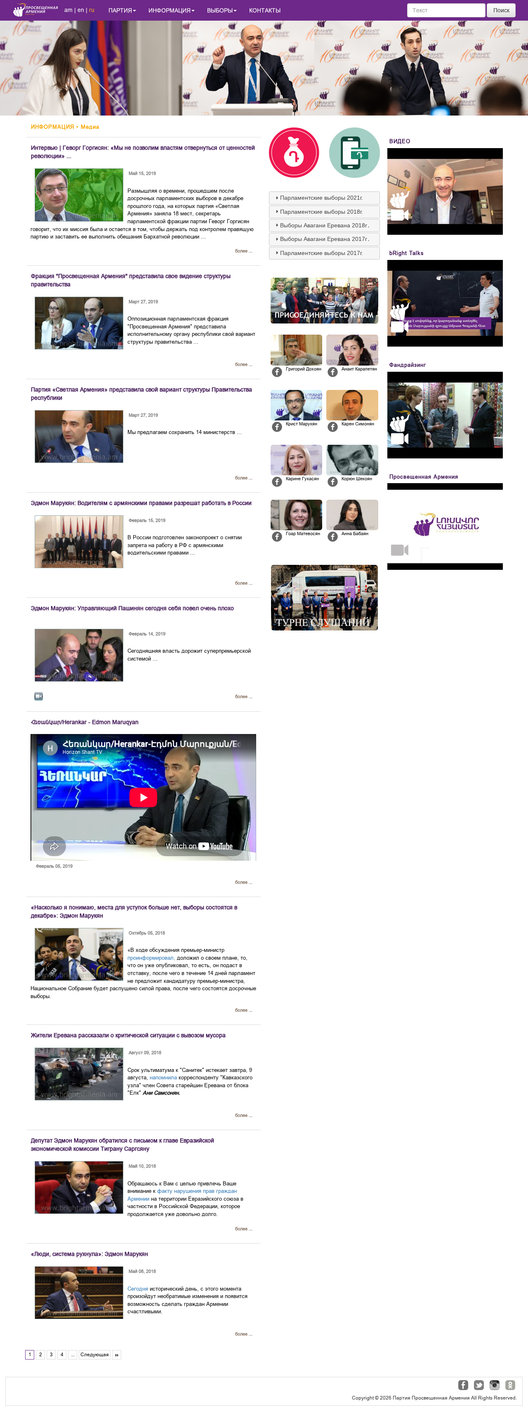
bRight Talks (406, 253)
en (81, 10)
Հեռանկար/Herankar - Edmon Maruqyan (85, 722)
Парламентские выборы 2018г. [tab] (321, 211)
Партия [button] (120, 10)
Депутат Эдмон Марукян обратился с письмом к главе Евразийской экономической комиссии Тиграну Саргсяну (122, 1144)
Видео (399, 141)
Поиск (501, 10)
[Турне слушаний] (324, 597)
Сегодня (137, 1288)
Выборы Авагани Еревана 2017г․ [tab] (325, 239)
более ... (243, 251)
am (68, 10)
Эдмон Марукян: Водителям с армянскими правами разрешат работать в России (141, 503)
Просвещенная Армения (423, 476)
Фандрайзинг (407, 364)
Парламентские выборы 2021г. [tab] (321, 197)
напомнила (163, 1077)
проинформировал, (151, 957)
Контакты (264, 10)
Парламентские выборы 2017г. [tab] (321, 253)
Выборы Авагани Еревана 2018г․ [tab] (325, 225)
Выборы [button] (220, 10)
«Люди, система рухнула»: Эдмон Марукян (89, 1254)
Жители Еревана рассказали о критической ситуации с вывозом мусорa (128, 1035)
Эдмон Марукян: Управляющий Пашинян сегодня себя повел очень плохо (132, 608)
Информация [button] (169, 10)
